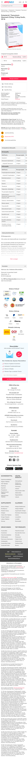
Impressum (20, 554)
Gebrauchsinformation (8, 233)
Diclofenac (3, 486)
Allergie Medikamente (20, 506)
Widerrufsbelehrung (16, 551)
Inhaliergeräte (4, 541)
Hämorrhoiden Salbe (20, 490)
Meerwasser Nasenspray (7, 539)
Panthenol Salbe (19, 543)
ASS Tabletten (4, 483)
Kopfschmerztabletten (6, 479)
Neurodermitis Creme (20, 533)
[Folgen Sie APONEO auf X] (14, 460)
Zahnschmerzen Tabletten (4, 496)
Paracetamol (4, 490)
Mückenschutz (18, 541)
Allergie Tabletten (19, 508)
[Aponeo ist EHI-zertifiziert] (14, 293)
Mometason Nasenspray (20, 513)
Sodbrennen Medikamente (18, 483)
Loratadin (17, 519)
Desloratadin (18, 521)
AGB (8, 551)
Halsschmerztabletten (6, 535)
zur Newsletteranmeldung (14, 379)
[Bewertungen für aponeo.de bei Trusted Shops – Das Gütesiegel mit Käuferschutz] (7, 293)
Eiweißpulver (4, 508)
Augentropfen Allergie (20, 510)
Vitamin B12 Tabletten (6, 515)
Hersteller (5, 266)
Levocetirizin (18, 517)
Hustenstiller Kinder (5, 543)
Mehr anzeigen (14, 259)
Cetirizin (17, 515)
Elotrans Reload (5, 506)
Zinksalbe (17, 535)
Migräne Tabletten (5, 481)
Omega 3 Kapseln (5, 517)
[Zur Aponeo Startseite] (9, 2)
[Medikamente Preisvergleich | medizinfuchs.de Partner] (6, 305)
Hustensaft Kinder (5, 545)
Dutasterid (17, 99)
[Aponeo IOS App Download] (9, 468)
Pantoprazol (18, 537)
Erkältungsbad (4, 537)
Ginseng (3, 521)
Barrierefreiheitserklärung (14, 558)
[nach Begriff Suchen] (25, 5)
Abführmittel (18, 493)
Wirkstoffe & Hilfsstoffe (8, 148)
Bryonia (17, 545)
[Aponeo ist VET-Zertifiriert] (6, 299)
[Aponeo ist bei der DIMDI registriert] (21, 293)
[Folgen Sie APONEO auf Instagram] (18, 460)
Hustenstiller (4, 530)
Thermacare (18, 486)
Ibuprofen (3, 488)
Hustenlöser (4, 533)
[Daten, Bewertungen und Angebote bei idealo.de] (21, 299)
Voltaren (17, 488)
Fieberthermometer (19, 530)
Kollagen (3, 513)
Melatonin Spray (5, 510)
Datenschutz (8, 556)
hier (21, 128)
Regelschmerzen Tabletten (5, 492)
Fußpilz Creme (18, 539)
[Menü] (2, 2)
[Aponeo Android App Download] (19, 468)
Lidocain (17, 497)
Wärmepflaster (18, 481)
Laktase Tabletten (5, 519)
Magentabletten (18, 495)
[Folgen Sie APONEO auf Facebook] (10, 460)
